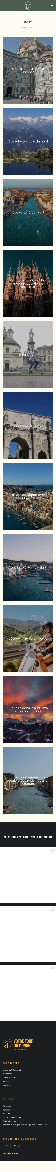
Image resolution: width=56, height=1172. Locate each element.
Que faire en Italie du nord (28, 141)
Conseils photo (9, 1077)
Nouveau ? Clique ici (12, 1070)
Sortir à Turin (28, 354)
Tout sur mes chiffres (12, 1117)
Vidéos (6, 1081)
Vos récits (7, 1085)
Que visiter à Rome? (28, 425)
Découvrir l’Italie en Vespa (28, 638)
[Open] (28, 875)
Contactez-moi (9, 1121)
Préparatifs (8, 1073)
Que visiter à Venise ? (28, 212)
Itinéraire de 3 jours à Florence (28, 70)
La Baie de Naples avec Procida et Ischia (28, 496)
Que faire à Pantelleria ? (28, 567)
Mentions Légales (10, 1153)
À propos (7, 1106)
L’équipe (6, 1110)
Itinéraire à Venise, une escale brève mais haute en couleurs (28, 781)
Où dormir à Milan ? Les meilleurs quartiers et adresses (28, 283)
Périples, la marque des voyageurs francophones (25, 1125)
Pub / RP (6, 1113)
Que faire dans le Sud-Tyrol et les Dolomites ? (28, 709)
